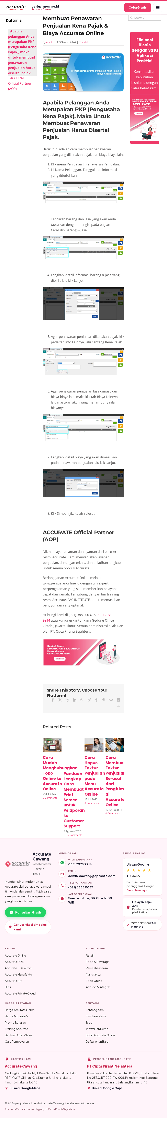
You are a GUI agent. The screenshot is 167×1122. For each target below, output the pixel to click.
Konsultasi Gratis (28, 912)
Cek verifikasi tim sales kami (30, 927)
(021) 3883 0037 (80, 887)
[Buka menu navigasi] (157, 7)
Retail (89, 955)
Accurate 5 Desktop (18, 968)
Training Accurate (16, 1029)
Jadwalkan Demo (97, 1029)
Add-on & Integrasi (98, 987)
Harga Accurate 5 (16, 1016)
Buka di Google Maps (25, 1088)
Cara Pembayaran (17, 1041)
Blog (89, 1022)
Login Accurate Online (100, 1035)
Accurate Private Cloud (20, 993)
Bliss (8, 987)
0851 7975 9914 (80, 864)
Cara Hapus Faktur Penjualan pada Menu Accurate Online (95, 776)
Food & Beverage (97, 961)
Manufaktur (93, 974)
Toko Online (94, 980)
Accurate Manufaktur (19, 974)
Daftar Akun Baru (97, 1041)
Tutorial (83, 42)
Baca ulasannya (136, 890)
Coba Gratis (138, 7)
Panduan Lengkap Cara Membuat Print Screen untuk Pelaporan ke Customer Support (74, 800)
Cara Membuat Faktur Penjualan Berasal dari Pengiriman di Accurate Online (117, 781)
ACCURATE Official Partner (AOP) (19, 83)
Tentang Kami (95, 1010)
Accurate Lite (13, 980)
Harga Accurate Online (20, 1010)
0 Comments (50, 797)
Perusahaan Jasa (97, 968)
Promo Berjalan (15, 1022)
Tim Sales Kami (96, 1016)
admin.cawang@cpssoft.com (91, 876)
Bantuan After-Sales (18, 1035)
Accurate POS (14, 961)
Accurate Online (15, 955)
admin (49, 42)
